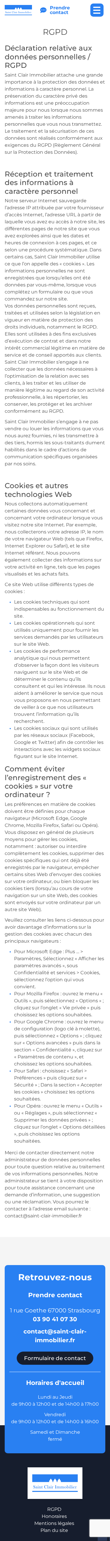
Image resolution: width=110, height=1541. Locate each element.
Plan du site (54, 1530)
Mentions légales (54, 1523)
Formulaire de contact (55, 1358)
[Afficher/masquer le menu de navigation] (96, 10)
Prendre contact (60, 10)
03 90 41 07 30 (55, 1319)
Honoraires (54, 1516)
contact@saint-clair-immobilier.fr (55, 1336)
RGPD (54, 1509)
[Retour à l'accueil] (18, 10)
